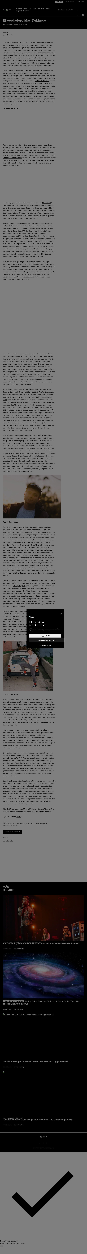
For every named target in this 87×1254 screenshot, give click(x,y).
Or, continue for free (45, 645)
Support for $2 (45, 636)
